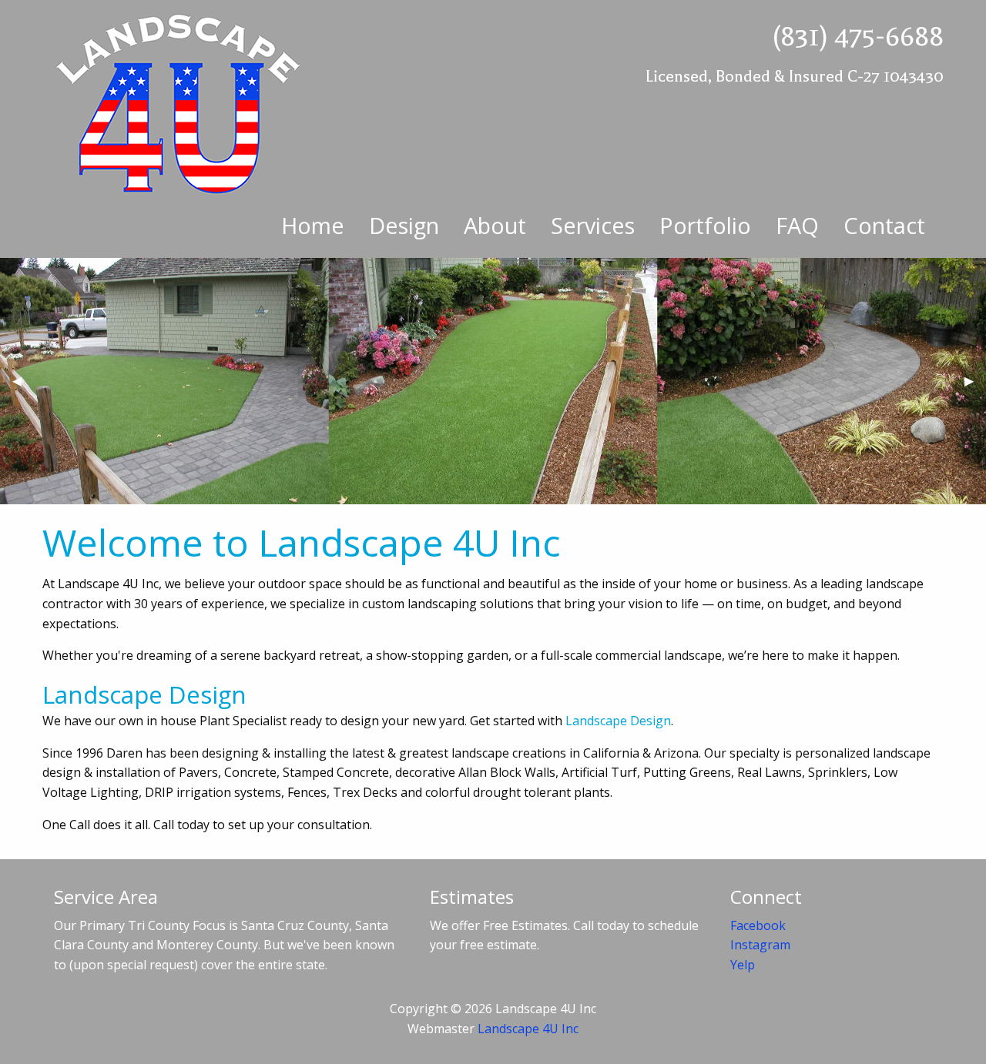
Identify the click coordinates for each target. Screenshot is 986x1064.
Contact (884, 225)
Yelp (742, 964)
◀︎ (23, 387)
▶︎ (975, 387)
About (495, 225)
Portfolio (705, 225)
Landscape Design (618, 720)
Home (312, 225)
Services (593, 225)
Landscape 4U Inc (528, 1028)
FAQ (797, 225)
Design (404, 225)
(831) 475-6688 (858, 36)
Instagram (760, 944)
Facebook (758, 925)
